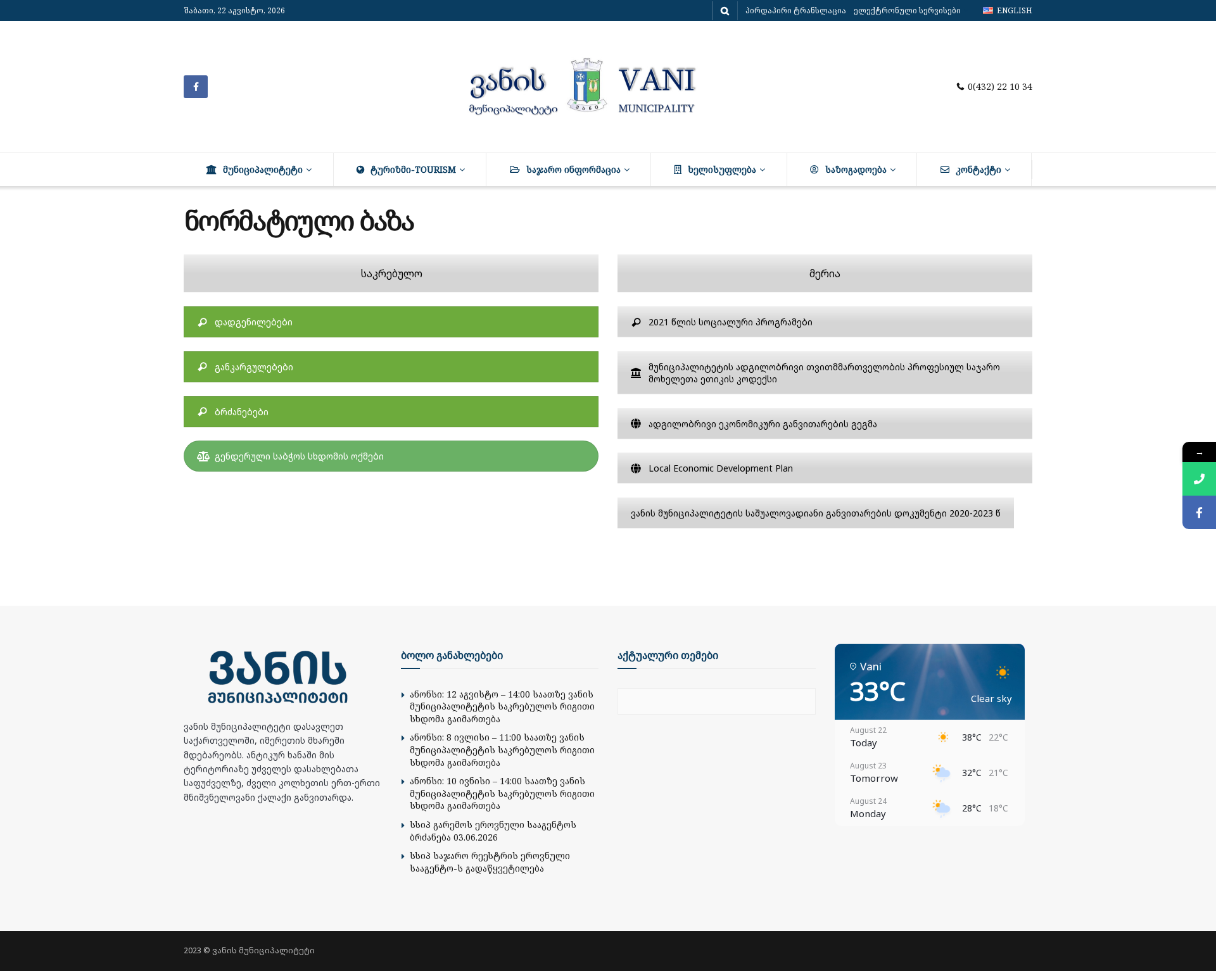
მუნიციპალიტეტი (263, 169)
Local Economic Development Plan (721, 468)
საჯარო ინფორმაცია (573, 169)
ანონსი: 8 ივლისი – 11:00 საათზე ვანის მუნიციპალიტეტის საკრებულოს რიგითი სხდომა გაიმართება (502, 749)
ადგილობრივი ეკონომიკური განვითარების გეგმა (763, 424)
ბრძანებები (242, 412)
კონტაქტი (978, 169)
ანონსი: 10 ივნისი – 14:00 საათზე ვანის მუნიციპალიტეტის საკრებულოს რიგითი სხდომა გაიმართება (502, 793)
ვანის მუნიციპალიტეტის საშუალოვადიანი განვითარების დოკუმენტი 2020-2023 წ (816, 513)
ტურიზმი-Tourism (413, 169)
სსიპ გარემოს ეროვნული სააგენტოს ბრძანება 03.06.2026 (493, 830)
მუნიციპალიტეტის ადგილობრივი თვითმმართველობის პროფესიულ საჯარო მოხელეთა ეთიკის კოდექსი (824, 373)
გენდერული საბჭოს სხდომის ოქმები (299, 456)
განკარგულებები (254, 367)
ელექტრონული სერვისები (907, 10)
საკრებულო (391, 273)
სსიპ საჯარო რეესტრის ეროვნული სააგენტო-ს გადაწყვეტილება (490, 861)
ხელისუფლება (722, 169)
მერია (824, 273)
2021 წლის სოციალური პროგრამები (731, 322)
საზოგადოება (856, 169)
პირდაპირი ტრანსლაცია (795, 10)
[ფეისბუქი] (1199, 512)
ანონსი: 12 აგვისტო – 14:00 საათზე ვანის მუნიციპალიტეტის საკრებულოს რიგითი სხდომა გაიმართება (502, 706)
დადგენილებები (254, 322)
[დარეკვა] (1199, 479)
